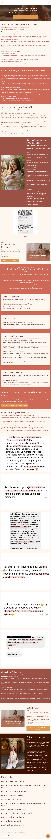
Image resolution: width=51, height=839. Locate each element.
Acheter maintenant (10, 260)
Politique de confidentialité (19, 832)
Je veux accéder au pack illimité (14, 405)
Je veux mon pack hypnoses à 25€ (38, 728)
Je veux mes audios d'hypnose (25, 17)
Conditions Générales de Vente (7, 832)
